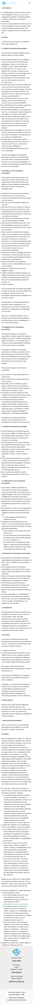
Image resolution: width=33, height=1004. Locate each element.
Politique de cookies (16, 969)
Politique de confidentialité (16, 997)
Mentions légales (16, 978)
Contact (16, 967)
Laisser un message (16, 976)
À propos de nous (16, 958)
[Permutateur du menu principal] (29, 3)
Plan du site (16, 965)
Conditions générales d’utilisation (16, 1000)
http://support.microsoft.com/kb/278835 (15, 904)
